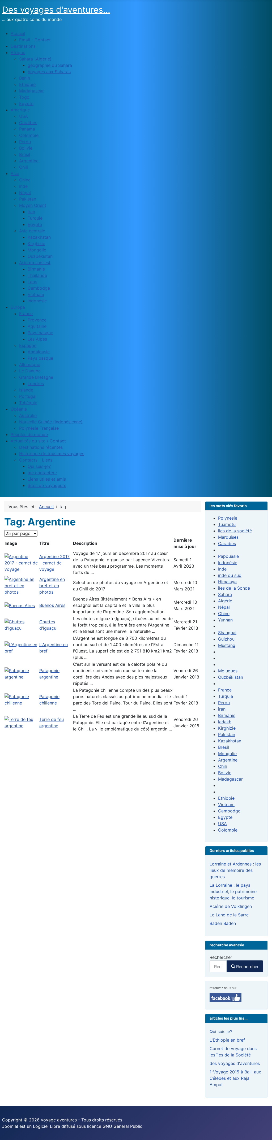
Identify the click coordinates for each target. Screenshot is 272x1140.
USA (222, 823)
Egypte (225, 817)
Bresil (223, 747)
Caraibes (227, 543)
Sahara (225, 594)
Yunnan (225, 620)
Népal (224, 607)
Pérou (224, 702)
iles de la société (235, 530)
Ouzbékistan (230, 677)
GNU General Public (122, 1126)
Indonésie (227, 562)
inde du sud (229, 575)
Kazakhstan (229, 740)
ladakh (224, 721)
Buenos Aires (52, 605)
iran (222, 709)
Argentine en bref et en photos (52, 586)
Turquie (225, 696)
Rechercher (221, 957)
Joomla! (10, 1126)
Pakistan (226, 734)
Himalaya (227, 581)
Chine (224, 613)
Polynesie (227, 518)
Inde (222, 569)
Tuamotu (227, 524)
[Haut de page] (263, 1130)
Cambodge (229, 810)
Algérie (225, 600)
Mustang (226, 645)
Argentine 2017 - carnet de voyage (54, 563)
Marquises (228, 537)
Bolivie (224, 772)
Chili (222, 766)
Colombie (227, 830)
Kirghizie (227, 728)
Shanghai (227, 632)
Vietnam (226, 804)
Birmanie (226, 715)
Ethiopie (226, 798)
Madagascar (230, 779)
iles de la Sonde (234, 588)
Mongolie (227, 753)
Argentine (227, 760)
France (225, 690)
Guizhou (226, 639)
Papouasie (228, 556)
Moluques (227, 670)
